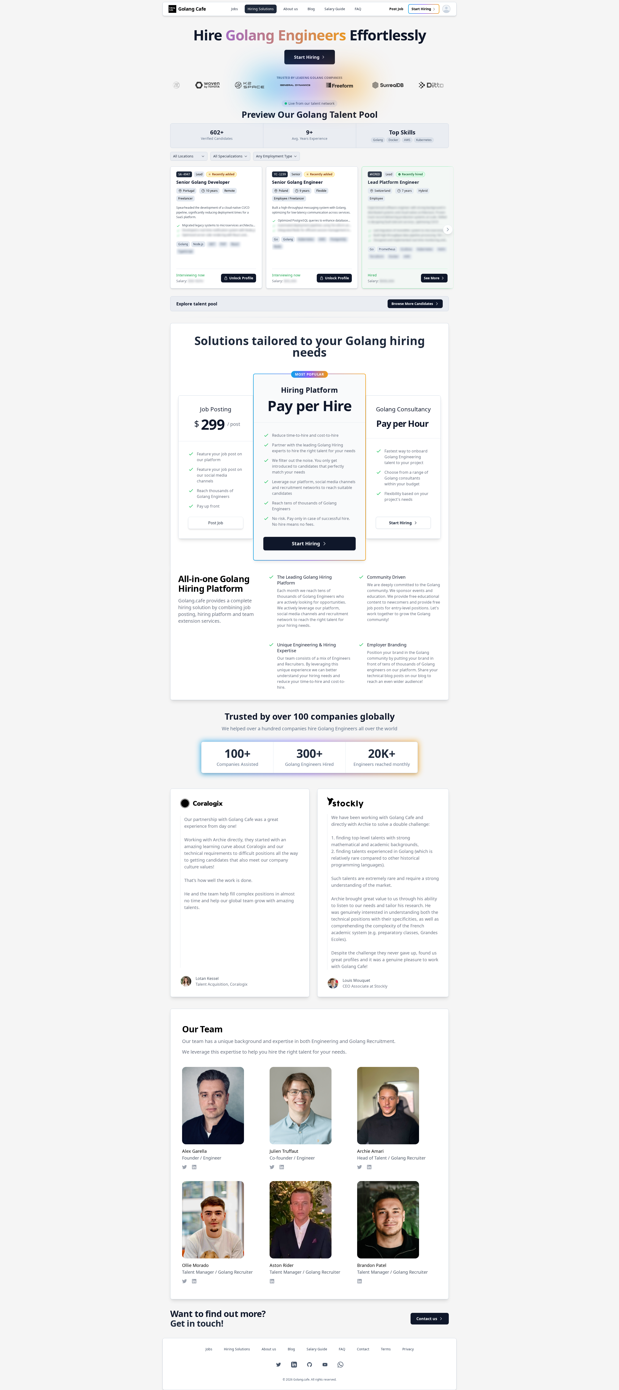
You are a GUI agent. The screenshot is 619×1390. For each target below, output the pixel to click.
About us (290, 9)
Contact (363, 1349)
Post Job (396, 9)
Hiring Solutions (261, 9)
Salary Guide (334, 9)
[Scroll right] (448, 229)
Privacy (408, 1349)
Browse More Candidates (412, 303)
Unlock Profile (241, 278)
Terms (386, 1349)
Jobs (234, 9)
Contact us (426, 1318)
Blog (311, 9)
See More (431, 278)
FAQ (358, 9)
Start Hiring (421, 9)
